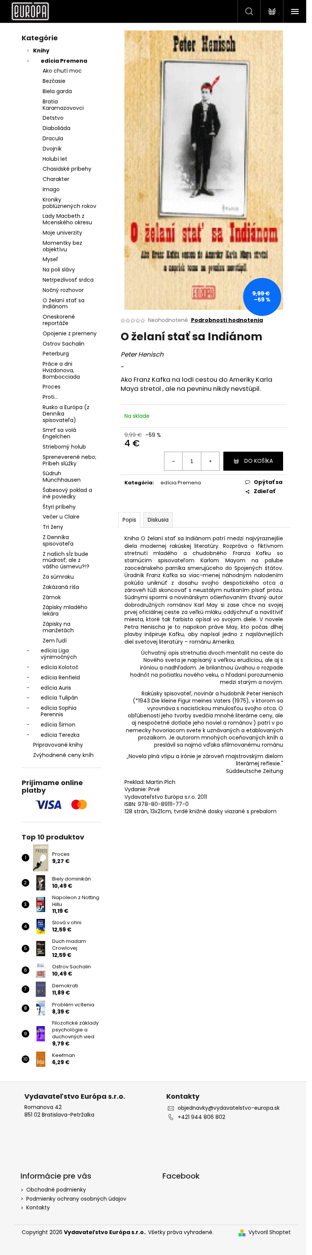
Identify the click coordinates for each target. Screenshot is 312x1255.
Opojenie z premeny (70, 333)
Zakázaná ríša (61, 587)
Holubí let (55, 159)
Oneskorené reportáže (59, 320)
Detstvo (53, 118)
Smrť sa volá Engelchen (59, 433)
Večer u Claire (61, 516)
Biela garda (57, 91)
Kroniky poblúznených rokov (69, 203)
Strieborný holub (64, 447)
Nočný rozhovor (63, 290)
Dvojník (52, 148)
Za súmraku (58, 577)
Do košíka (258, 461)
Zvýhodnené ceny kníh (63, 755)
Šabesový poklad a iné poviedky (67, 493)
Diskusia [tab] (158, 520)
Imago (51, 189)
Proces (51, 386)
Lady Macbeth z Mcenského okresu (67, 219)
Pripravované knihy (58, 745)
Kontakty (38, 1207)
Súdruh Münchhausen (62, 477)
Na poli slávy (59, 269)
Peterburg (56, 353)
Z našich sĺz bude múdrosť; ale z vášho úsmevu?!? (66, 560)
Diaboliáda (56, 128)
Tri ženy (53, 527)
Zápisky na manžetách (58, 627)
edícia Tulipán (59, 697)
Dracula (53, 138)
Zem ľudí (55, 640)
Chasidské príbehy (67, 169)
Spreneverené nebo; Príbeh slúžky (69, 460)
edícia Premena (64, 61)
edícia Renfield (60, 677)
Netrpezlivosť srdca (68, 280)
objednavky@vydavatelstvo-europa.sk (229, 1108)
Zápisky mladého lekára (65, 610)
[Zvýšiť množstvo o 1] (210, 461)
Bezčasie (54, 81)
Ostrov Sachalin (63, 343)
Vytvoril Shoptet (269, 1232)
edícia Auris (56, 688)
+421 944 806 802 (201, 1117)
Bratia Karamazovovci (63, 105)
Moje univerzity (62, 232)
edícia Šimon (58, 724)
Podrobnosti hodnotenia (227, 320)
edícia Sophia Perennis (58, 711)
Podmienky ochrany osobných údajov (76, 1199)
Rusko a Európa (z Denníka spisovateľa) (66, 413)
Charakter (56, 179)
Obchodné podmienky (56, 1189)
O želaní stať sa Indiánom (63, 304)
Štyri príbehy (59, 507)
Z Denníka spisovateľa (58, 540)
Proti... (50, 397)
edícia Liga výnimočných (59, 654)
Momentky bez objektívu (62, 246)
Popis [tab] (129, 520)
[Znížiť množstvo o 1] (173, 461)
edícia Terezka (60, 735)
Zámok (52, 597)
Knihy (41, 50)
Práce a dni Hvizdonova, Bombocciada (61, 370)
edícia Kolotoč (59, 667)
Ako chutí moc (62, 71)
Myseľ (50, 259)
